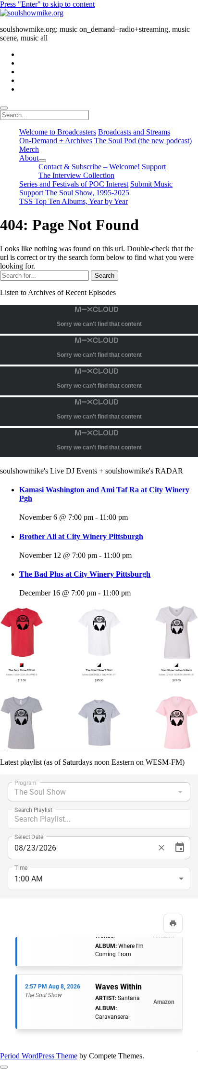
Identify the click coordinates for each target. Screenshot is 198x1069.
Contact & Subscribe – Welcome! (89, 166)
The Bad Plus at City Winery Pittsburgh (84, 574)
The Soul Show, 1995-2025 (87, 193)
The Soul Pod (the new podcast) (143, 140)
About (28, 158)
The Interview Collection (76, 175)
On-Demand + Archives (55, 140)
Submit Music (151, 184)
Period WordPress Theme (38, 1056)
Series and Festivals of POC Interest (73, 184)
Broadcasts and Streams (134, 132)
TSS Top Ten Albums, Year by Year (73, 201)
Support (154, 166)
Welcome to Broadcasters (57, 132)
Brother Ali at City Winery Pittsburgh (81, 536)
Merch (29, 149)
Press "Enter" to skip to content (47, 4)
